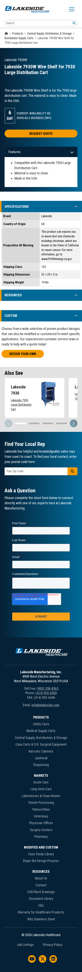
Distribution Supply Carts (19, 38)
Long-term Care (41, 789)
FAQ (41, 905)
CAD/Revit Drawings (41, 892)
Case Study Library (41, 854)
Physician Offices (41, 823)
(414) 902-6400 (46, 693)
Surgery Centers (41, 830)
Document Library (41, 899)
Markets (41, 775)
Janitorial (41, 758)
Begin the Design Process (41, 861)
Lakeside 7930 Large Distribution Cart (21, 404)
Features (14, 152)
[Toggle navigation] (71, 9)
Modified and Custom (41, 847)
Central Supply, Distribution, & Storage (49, 33)
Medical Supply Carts (41, 731)
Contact (41, 885)
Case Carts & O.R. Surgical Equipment (41, 744)
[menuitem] (41, 742)
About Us (41, 878)
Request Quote (41, 134)
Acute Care (41, 782)
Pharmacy (41, 837)
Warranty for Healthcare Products (41, 912)
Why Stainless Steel (41, 919)
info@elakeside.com (45, 705)
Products (17, 33)
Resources (41, 871)
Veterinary (41, 816)
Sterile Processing (41, 803)
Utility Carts (41, 724)
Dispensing (41, 765)
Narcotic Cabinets (41, 751)
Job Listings (25, 945)
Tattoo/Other (41, 809)
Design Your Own (22, 354)
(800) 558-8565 (47, 688)
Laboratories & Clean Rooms (41, 796)
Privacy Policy (52, 945)
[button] (73, 206)
